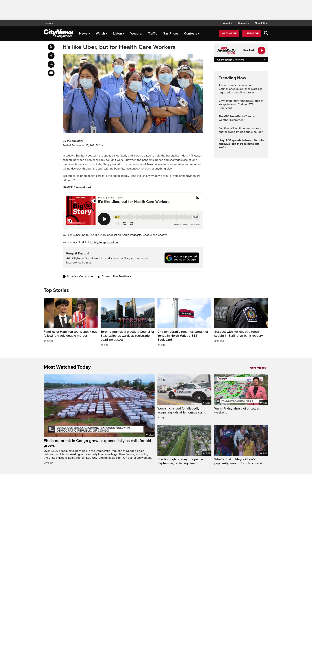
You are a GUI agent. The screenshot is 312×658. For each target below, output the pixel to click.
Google (147, 235)
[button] (227, 23)
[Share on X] (51, 47)
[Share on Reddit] (51, 64)
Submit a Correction (80, 276)
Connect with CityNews (230, 59)
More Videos (258, 368)
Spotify (162, 235)
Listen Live (251, 33)
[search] (266, 33)
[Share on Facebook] (51, 55)
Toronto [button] (48, 23)
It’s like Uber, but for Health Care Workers (119, 47)
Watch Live (229, 33)
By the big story (73, 141)
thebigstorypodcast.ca (104, 242)
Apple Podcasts (131, 235)
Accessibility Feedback (116, 276)
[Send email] (51, 73)
